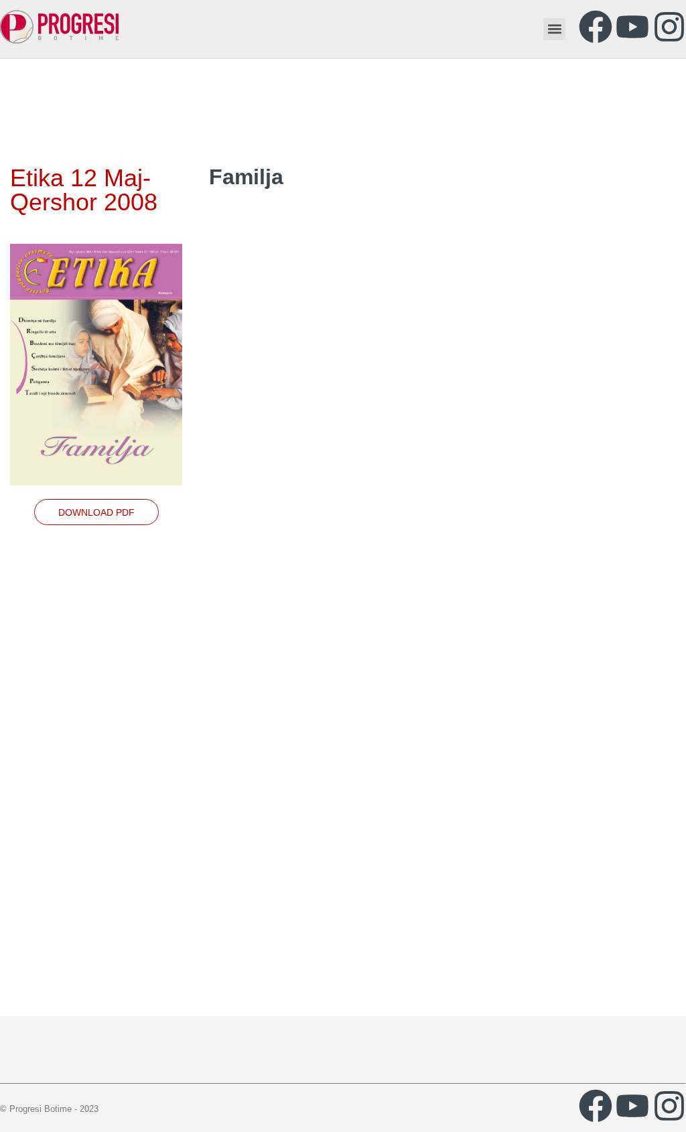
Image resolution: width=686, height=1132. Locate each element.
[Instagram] (669, 27)
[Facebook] (595, 27)
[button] (554, 29)
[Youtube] (632, 27)
